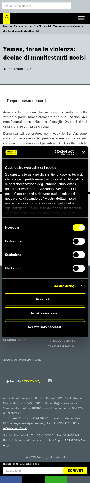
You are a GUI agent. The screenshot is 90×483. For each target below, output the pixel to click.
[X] (16, 365)
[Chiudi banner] (83, 152)
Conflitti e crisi (42, 26)
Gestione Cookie (15, 340)
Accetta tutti (45, 299)
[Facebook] (7, 365)
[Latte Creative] (60, 380)
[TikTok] (60, 365)
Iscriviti (75, 470)
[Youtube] (25, 365)
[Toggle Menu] (81, 18)
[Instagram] (33, 365)
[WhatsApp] (51, 365)
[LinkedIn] (42, 365)
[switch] (79, 241)
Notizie (7, 26)
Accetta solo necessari (45, 327)
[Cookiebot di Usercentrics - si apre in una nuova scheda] (56, 152)
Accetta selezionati (45, 313)
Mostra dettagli (65, 286)
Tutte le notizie (23, 26)
